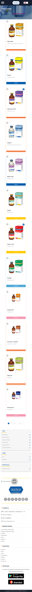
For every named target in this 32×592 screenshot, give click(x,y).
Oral (3, 456)
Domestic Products (6, 468)
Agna (2, 537)
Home (3, 12)
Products (3, 549)
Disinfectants (5, 434)
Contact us (3, 561)
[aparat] (23, 499)
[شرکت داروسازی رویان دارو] (16, 2)
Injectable (4, 459)
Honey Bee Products (6, 447)
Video (2, 553)
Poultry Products (5, 437)
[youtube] (26, 499)
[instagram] (9, 499)
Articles (3, 557)
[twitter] (16, 499)
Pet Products (5, 442)
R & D (2, 551)
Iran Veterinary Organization (7, 529)
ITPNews (3, 533)
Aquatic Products (5, 444)
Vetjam (2, 541)
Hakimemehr (4, 535)
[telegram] (5, 499)
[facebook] (12, 499)
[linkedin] (19, 499)
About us (3, 559)
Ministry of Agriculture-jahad (7, 531)
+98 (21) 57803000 (7, 514)
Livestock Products (6, 439)
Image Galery (4, 555)
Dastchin (3, 539)
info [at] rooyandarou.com (8, 521)
